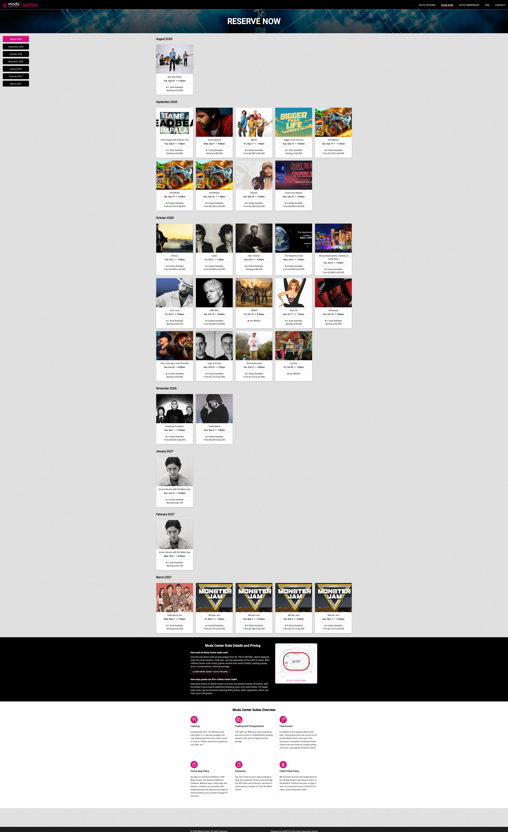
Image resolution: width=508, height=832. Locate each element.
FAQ (487, 4)
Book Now (447, 5)
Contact (500, 4)
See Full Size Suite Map (296, 680)
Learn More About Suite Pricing (210, 671)
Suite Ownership (469, 4)
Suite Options (427, 4)
